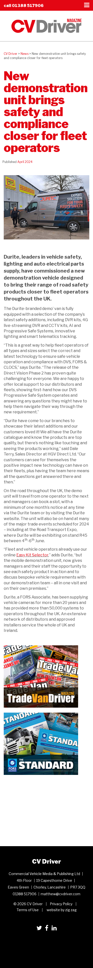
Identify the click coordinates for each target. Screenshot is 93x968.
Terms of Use (28, 910)
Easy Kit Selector (32, 555)
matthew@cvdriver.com (60, 894)
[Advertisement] (41, 811)
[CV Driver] (46, 25)
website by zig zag (62, 910)
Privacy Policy (61, 904)
